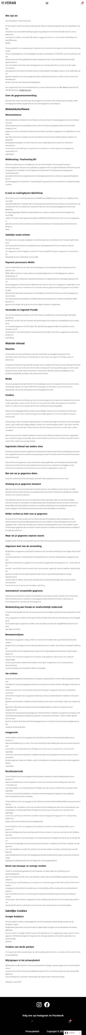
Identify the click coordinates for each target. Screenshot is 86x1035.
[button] (47, 3)
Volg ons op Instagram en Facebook (43, 1015)
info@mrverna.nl (25, 90)
